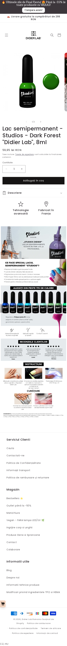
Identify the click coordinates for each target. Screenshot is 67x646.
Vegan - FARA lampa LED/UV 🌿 (25, 520)
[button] (6, 35)
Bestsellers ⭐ (15, 498)
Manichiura (13, 513)
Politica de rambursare (38, 623)
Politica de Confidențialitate (24, 463)
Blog (9, 570)
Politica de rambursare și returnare (28, 477)
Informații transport (18, 470)
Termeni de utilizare (51, 628)
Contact (12, 542)
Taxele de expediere (24, 154)
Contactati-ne (16, 455)
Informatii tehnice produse (23, 585)
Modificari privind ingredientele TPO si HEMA (33, 592)
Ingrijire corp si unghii (19, 527)
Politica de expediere (23, 633)
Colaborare (13, 549)
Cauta (10, 448)
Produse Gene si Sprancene (23, 535)
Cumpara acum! (33, 10)
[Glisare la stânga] (26, 121)
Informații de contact (47, 633)
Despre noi (13, 577)
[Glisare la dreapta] (40, 121)
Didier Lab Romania (32, 619)
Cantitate (7, 162)
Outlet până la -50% (19, 505)
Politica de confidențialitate (23, 628)
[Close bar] (65, 2)
